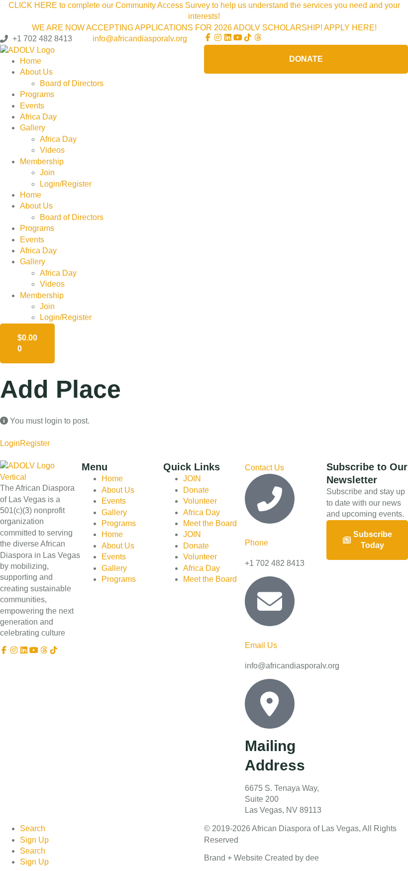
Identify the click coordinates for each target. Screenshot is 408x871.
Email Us (261, 645)
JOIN (192, 478)
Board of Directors (71, 83)
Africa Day (38, 116)
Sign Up (34, 840)
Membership (42, 161)
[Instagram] (218, 37)
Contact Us (264, 467)
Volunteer (200, 501)
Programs (37, 94)
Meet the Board (210, 523)
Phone (256, 543)
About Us (36, 72)
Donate (196, 490)
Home (30, 61)
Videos (52, 150)
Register (35, 443)
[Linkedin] (228, 37)
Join (47, 172)
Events (32, 106)
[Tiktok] (248, 37)
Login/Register (66, 184)
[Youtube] (238, 37)
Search (32, 828)
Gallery (32, 127)
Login (10, 443)
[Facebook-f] (208, 37)
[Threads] (258, 37)
